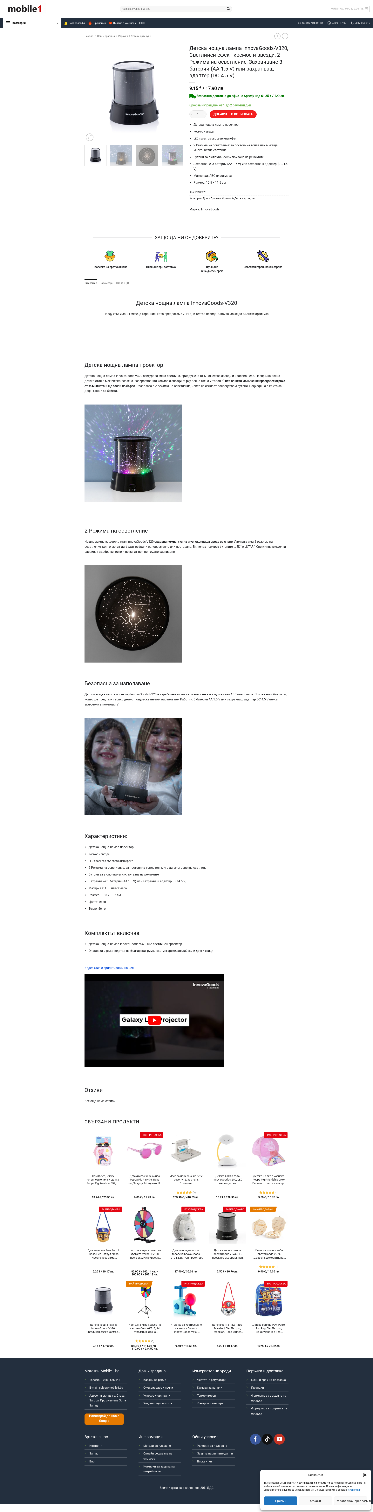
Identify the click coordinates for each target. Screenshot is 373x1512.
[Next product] (277, 36)
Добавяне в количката (233, 114)
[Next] (176, 92)
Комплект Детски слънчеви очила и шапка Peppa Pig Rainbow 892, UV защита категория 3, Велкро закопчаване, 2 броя (103, 1180)
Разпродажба (77, 23)
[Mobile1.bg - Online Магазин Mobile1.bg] (58, 9)
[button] (365, 1475)
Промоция (99, 23)
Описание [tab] (91, 283)
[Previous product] (285, 36)
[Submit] (228, 9)
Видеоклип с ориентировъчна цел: (109, 968)
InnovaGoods (210, 209)
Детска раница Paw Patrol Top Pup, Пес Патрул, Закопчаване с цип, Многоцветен (268, 1329)
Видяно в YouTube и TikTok (129, 23)
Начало (89, 36)
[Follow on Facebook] (255, 1439)
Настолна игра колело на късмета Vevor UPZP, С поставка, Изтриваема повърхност (145, 1254)
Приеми (281, 1501)
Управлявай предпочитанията (351, 1501)
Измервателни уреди (211, 1371)
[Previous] (91, 92)
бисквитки (354, 1489)
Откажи (315, 1501)
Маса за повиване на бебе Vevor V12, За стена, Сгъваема (186, 1180)
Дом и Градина (106, 36)
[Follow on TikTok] (267, 1439)
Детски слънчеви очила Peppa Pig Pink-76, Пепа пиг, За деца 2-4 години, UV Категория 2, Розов (144, 1180)
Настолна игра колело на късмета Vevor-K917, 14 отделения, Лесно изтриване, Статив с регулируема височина (145, 1329)
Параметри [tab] (106, 283)
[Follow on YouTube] (279, 1439)
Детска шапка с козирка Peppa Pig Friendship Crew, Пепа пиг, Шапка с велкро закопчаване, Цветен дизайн (268, 1180)
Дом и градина (152, 1371)
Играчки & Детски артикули (134, 36)
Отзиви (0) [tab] (122, 283)
